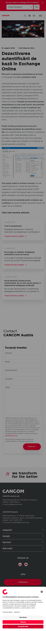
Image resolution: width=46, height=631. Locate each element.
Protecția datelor (8, 612)
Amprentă (17, 612)
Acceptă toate (23, 626)
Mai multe (23, 617)
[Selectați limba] (41, 592)
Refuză (23, 622)
